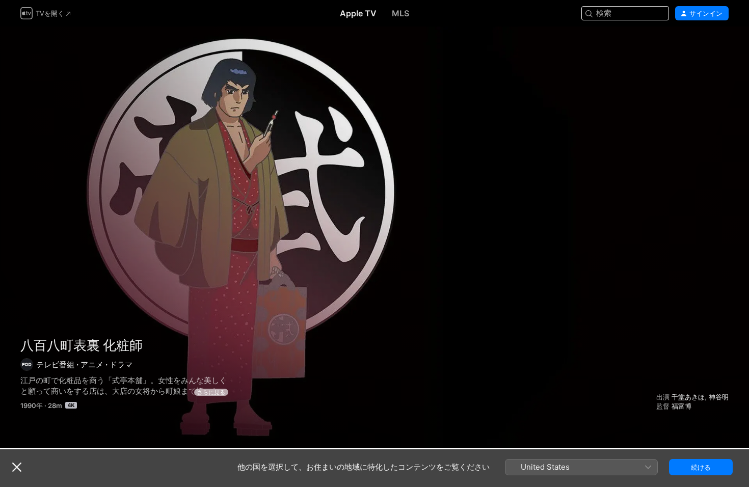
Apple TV (358, 13)
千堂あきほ (688, 397)
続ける (701, 467)
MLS (400, 13)
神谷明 (719, 397)
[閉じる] (16, 467)
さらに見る (211, 392)
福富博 (681, 406)
